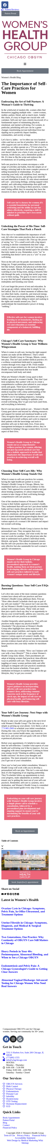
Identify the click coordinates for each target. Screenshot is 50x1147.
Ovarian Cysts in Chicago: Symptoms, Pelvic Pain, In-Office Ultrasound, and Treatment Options (23, 911)
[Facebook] (4, 4)
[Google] (20, 1039)
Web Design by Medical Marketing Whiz (25, 1140)
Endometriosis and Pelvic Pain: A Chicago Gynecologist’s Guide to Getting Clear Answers (24, 968)
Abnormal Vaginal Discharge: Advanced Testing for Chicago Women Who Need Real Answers (24, 983)
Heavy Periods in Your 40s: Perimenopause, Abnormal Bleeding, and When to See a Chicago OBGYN (24, 954)
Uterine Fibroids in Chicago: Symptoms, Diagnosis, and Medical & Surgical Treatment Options (24, 925)
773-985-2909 (7, 728)
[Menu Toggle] (25, 64)
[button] (25, 846)
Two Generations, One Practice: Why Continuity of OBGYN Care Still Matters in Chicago (24, 940)
